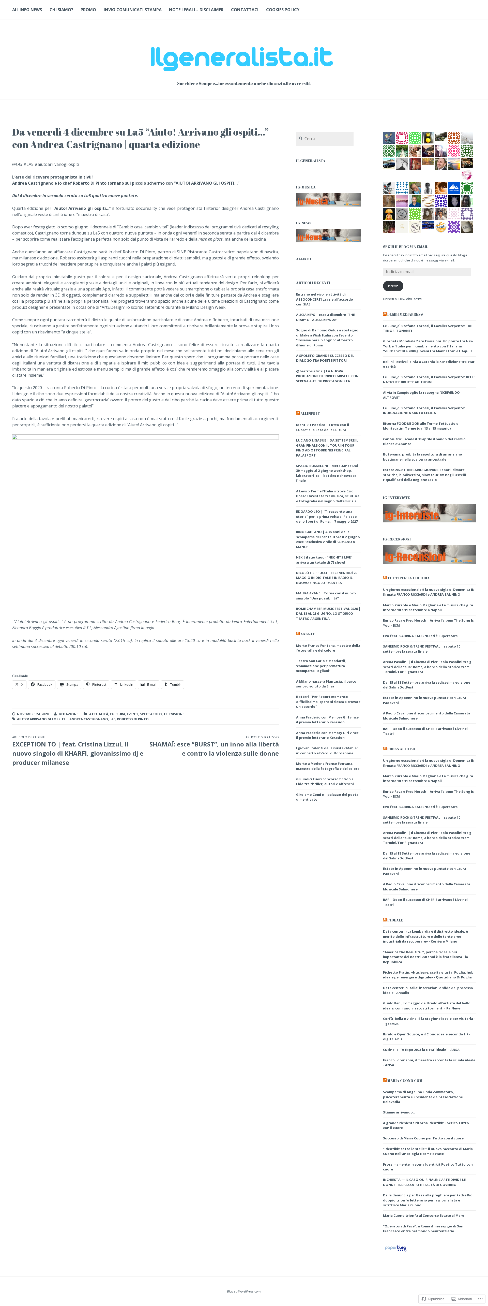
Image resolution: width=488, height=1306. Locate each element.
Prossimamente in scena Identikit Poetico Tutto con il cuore (429, 1167)
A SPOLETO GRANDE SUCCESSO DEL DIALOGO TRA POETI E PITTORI (325, 358)
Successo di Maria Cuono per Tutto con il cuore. (424, 1138)
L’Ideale (395, 920)
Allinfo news (27, 9)
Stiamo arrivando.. (399, 1112)
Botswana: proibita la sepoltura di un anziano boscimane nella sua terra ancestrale (422, 457)
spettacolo (151, 714)
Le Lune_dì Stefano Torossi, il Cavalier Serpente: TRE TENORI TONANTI (427, 328)
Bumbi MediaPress (405, 314)
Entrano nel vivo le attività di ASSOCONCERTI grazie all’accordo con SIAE (324, 299)
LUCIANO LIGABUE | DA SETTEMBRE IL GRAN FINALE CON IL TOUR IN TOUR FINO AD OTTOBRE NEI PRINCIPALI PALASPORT (327, 448)
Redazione (68, 714)
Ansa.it (307, 634)
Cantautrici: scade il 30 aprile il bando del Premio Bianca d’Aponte (424, 441)
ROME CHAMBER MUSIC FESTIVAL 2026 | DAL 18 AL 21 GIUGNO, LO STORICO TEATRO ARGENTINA (328, 613)
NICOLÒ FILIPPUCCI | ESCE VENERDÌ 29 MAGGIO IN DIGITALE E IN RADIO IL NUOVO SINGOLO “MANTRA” (326, 577)
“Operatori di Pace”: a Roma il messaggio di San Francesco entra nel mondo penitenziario (423, 1229)
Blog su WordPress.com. (244, 1291)
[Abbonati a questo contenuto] (298, 413)
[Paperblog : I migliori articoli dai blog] (395, 1251)
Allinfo (303, 258)
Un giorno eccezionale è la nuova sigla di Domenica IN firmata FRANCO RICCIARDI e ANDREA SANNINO (429, 592)
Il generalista (310, 160)
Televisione (173, 714)
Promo (88, 9)
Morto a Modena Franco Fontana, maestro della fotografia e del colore (327, 766)
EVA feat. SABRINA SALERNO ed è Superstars (420, 636)
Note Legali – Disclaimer (196, 9)
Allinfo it (310, 413)
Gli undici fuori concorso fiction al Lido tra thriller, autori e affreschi (325, 781)
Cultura (117, 714)
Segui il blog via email (405, 246)
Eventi (132, 714)
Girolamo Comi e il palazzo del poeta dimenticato (327, 797)
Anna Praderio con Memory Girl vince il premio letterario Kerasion (327, 720)
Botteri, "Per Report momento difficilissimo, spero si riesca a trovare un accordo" (328, 701)
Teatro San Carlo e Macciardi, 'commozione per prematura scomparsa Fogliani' (321, 665)
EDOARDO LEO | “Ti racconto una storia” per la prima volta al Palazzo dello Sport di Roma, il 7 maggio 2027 (327, 516)
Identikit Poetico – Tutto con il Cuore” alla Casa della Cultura (322, 427)
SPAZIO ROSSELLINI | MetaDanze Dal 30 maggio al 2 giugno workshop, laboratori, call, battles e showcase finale (327, 473)
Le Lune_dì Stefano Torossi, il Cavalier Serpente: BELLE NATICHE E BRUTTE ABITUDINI (429, 379)
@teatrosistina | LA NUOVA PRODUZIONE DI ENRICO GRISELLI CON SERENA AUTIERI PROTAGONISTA (327, 376)
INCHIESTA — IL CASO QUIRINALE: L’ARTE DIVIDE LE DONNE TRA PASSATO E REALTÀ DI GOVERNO (424, 1182)
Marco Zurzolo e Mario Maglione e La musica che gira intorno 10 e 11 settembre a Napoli (428, 607)
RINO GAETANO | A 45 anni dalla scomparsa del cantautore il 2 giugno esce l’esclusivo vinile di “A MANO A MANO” (328, 539)
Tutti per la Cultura (408, 578)
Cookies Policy (282, 9)
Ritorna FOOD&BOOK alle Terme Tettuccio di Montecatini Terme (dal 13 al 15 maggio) (421, 426)
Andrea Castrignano (88, 719)
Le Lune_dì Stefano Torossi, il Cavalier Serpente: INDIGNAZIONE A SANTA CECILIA (424, 410)
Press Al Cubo (401, 748)
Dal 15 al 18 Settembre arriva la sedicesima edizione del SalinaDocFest (426, 685)
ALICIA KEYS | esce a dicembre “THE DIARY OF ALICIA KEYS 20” (325, 317)
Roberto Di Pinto (133, 719)
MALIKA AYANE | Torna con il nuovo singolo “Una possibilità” (326, 595)
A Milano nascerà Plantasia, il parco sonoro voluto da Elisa (326, 684)
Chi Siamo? (61, 9)
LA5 (112, 719)
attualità (98, 714)
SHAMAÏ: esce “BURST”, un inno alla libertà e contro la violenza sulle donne (214, 746)
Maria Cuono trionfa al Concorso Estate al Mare (423, 1215)
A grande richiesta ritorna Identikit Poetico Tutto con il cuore (426, 1125)
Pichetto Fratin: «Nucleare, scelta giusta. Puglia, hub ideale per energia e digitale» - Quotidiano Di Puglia (428, 975)
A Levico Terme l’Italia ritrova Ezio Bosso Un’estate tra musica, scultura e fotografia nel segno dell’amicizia (327, 496)
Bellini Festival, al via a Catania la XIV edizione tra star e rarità (429, 364)
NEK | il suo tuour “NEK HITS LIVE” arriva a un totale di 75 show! (324, 560)
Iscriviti (393, 286)
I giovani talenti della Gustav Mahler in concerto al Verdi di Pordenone (327, 750)
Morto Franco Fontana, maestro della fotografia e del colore (328, 648)
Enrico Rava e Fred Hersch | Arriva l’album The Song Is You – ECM (428, 794)
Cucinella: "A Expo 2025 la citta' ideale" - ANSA (421, 1049)
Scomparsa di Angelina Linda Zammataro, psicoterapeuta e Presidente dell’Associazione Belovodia (423, 1097)
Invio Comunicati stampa (133, 9)
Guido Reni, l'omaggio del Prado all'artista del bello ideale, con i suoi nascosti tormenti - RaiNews (426, 1005)
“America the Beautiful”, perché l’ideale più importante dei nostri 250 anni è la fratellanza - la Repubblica (425, 957)
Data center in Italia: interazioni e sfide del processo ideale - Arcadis (428, 990)
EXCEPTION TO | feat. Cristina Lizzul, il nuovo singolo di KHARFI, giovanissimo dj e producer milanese (77, 751)
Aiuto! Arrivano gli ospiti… (42, 719)
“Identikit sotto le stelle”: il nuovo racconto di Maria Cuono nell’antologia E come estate (428, 1151)
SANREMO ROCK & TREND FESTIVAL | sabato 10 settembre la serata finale (421, 649)
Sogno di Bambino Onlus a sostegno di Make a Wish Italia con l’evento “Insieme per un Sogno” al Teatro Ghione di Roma (327, 337)
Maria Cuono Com (404, 1080)
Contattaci (244, 9)
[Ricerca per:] (325, 139)
